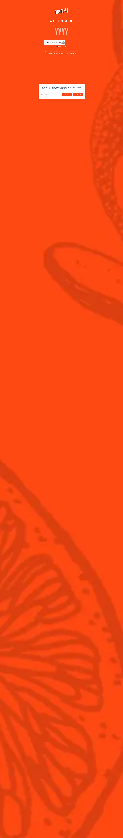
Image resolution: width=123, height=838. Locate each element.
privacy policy (75, 51)
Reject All (67, 94)
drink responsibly (72, 53)
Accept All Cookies (78, 94)
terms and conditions (65, 51)
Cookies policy (44, 90)
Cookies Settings (44, 94)
